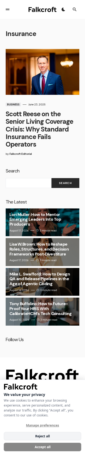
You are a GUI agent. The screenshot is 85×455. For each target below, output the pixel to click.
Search (12, 171)
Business (13, 104)
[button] (7, 9)
